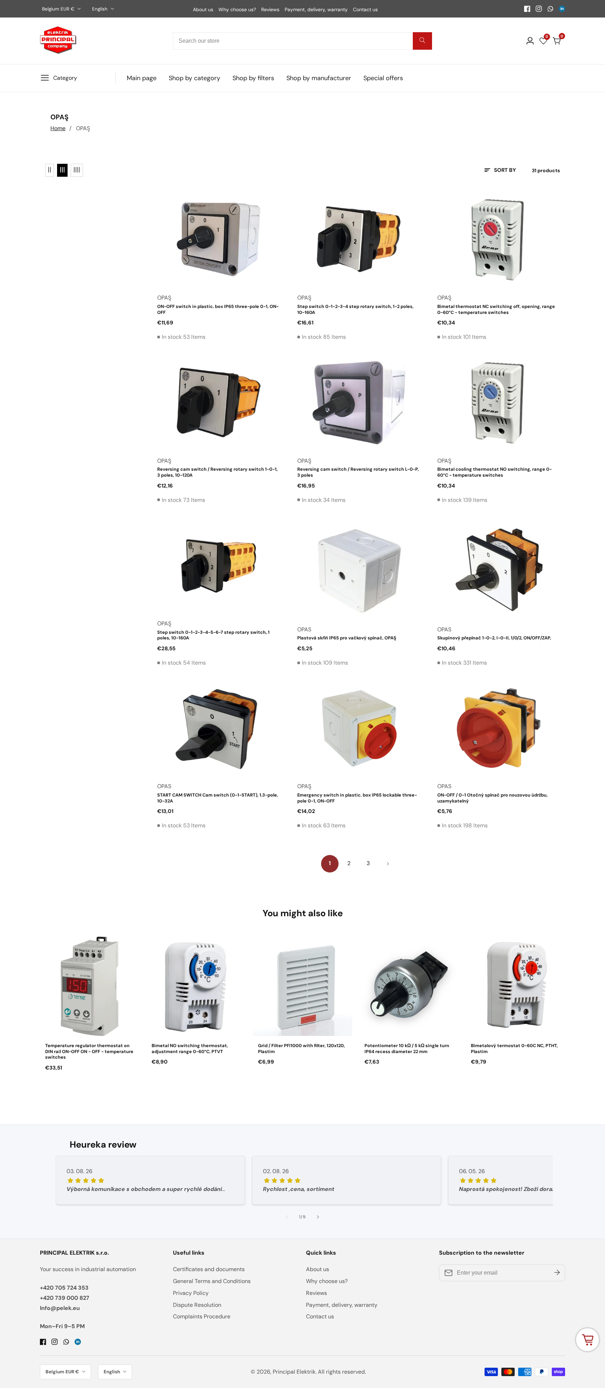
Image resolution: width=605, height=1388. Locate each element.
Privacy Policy (191, 1293)
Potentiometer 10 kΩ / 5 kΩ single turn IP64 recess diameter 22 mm (406, 1048)
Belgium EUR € (59, 9)
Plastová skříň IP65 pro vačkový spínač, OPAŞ (346, 638)
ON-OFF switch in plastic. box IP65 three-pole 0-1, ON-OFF (218, 309)
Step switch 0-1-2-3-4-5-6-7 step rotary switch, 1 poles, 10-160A (213, 635)
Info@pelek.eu (60, 1308)
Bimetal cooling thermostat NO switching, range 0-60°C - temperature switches (494, 472)
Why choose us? (237, 9)
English (100, 9)
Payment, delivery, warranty (316, 9)
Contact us (365, 9)
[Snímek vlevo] (287, 1217)
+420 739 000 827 (64, 1298)
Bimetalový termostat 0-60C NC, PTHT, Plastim (514, 1048)
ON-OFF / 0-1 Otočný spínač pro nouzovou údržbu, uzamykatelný (492, 798)
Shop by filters (253, 78)
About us (203, 9)
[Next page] (387, 863)
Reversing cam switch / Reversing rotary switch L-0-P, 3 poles (358, 472)
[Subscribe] (557, 1273)
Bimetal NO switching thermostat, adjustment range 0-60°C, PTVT (190, 1048)
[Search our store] (422, 41)
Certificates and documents (209, 1269)
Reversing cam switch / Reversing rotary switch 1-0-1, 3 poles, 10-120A (217, 472)
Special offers (383, 78)
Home (57, 128)
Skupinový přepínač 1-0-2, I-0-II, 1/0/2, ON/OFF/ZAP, (494, 638)
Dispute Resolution (197, 1305)
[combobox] (302, 41)
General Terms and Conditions (212, 1281)
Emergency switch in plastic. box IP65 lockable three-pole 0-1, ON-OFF (357, 798)
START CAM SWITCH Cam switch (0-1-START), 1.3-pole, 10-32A (217, 798)
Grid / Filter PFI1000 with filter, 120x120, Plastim (301, 1048)
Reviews (270, 9)
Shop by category (194, 78)
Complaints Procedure (201, 1316)
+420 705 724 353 (64, 1287)
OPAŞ (83, 128)
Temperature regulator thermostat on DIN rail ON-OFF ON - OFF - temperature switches (89, 1051)
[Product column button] (49, 170)
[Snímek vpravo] (318, 1217)
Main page (142, 78)
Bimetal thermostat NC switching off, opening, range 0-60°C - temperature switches (496, 309)
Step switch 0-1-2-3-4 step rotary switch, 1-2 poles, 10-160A (355, 309)
